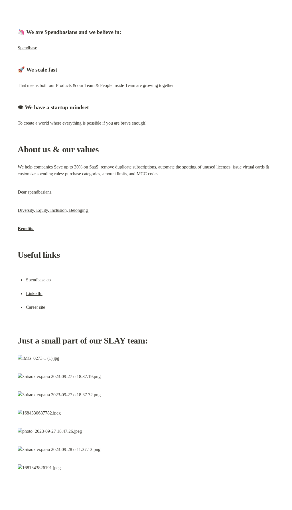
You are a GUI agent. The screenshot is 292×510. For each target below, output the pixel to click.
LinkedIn (34, 293)
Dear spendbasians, (35, 192)
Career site (35, 307)
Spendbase (27, 47)
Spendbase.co (38, 279)
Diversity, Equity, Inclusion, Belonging (53, 210)
